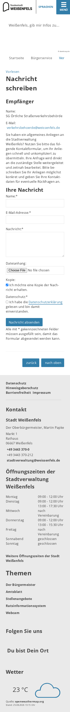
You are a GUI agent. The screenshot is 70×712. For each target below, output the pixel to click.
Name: (12, 196)
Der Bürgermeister (20, 585)
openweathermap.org (29, 701)
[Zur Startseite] (16, 6)
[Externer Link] (9, 640)
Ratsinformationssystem (26, 606)
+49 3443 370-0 (17, 449)
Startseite (16, 58)
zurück (31, 363)
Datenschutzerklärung (45, 302)
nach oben (53, 363)
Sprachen (45, 7)
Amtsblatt (14, 592)
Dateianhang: (16, 263)
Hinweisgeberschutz (22, 388)
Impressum (42, 392)
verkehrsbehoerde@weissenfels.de (33, 128)
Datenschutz (16, 383)
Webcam (12, 613)
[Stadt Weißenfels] (35, 440)
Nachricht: (15, 229)
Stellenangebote (19, 599)
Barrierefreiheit (18, 392)
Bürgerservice (41, 58)
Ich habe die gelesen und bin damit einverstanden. (34, 307)
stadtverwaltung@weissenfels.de (33, 460)
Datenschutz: (17, 297)
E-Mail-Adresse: (18, 212)
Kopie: (10, 280)
